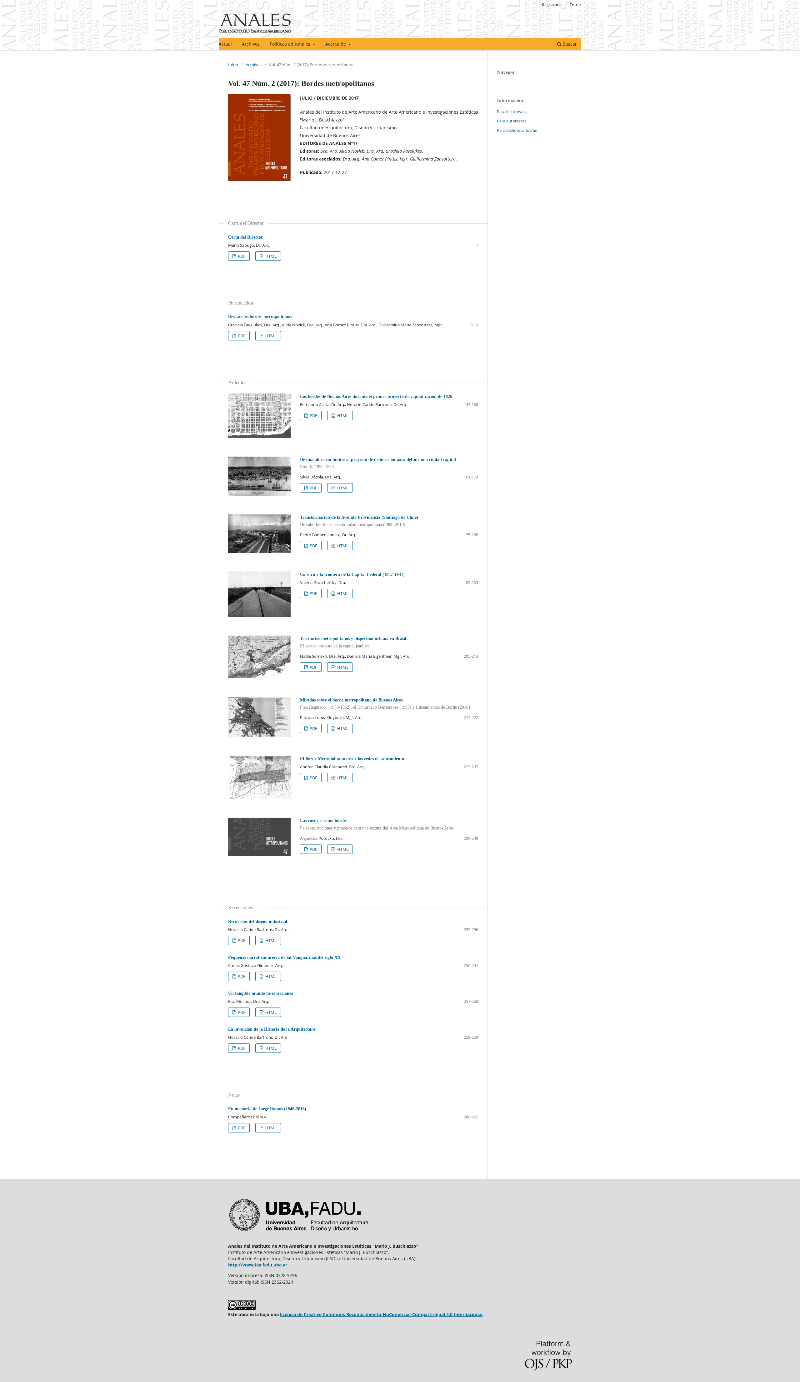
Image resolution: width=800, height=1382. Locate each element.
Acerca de (336, 44)
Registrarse (552, 4)
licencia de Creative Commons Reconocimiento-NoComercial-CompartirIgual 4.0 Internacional (381, 1314)
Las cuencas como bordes (376, 824)
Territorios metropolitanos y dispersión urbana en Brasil (353, 642)
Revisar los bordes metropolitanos (260, 317)
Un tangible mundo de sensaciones (260, 993)
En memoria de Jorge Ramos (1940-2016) (267, 1109)
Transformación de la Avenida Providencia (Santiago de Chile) (359, 521)
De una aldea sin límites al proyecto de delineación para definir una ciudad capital (378, 463)
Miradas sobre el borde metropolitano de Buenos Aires (385, 704)
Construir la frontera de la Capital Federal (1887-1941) (352, 574)
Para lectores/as (512, 111)
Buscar (569, 44)
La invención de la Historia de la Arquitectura (271, 1029)
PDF (241, 256)
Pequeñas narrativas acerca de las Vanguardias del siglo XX (284, 957)
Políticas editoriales (291, 44)
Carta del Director (245, 237)
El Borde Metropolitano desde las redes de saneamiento (352, 758)
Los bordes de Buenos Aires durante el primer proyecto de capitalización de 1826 (376, 396)
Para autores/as (511, 121)
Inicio (233, 64)
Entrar (575, 4)
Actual (225, 44)
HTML (270, 256)
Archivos (251, 44)
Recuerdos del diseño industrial (257, 921)
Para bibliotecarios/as (517, 130)
